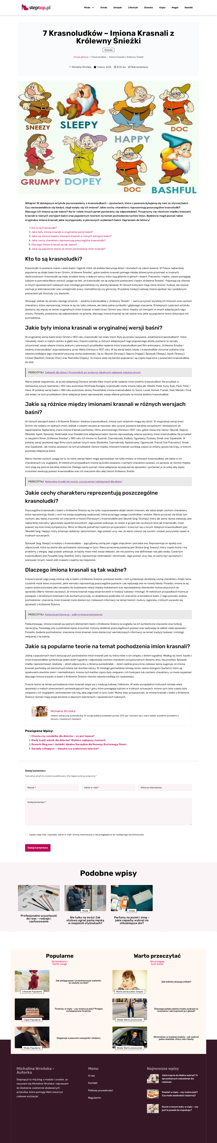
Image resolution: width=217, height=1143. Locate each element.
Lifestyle (133, 7)
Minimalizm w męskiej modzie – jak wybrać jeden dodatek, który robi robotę (176, 1038)
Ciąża (162, 7)
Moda (87, 7)
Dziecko (148, 7)
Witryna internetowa (151, 787)
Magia (175, 7)
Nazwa (31, 787)
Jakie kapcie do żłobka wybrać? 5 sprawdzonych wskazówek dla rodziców (180, 1078)
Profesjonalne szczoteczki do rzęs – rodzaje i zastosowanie (39, 918)
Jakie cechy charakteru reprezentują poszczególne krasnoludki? (68, 240)
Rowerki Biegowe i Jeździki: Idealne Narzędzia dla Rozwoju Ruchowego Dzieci (78, 744)
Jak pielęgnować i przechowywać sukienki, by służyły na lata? (79, 981)
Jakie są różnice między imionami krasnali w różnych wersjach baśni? (71, 236)
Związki (117, 7)
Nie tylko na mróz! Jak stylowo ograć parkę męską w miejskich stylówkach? (85, 920)
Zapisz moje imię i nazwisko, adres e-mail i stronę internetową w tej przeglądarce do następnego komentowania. (86, 834)
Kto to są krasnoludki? (44, 228)
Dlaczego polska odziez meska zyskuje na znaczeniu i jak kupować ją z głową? (176, 1009)
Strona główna (81, 57)
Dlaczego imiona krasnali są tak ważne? (54, 244)
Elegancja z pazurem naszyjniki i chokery (79, 1038)
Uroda (103, 7)
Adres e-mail (91, 787)
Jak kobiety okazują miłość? (176, 981)
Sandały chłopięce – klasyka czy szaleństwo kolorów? (65, 748)
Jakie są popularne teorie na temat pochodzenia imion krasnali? (68, 249)
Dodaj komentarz (36, 802)
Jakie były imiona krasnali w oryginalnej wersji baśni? (62, 232)
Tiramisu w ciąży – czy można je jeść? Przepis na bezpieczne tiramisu (79, 1009)
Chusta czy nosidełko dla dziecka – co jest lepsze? (63, 736)
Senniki (189, 7)
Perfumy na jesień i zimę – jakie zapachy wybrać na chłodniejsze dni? (131, 920)
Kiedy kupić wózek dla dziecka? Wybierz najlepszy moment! (68, 740)
